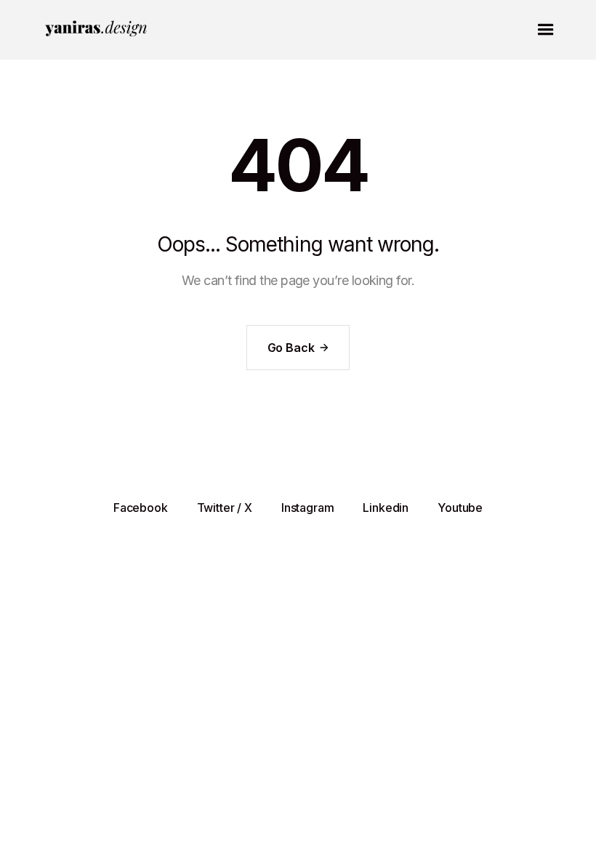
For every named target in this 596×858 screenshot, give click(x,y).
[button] (545, 30)
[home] (97, 29)
